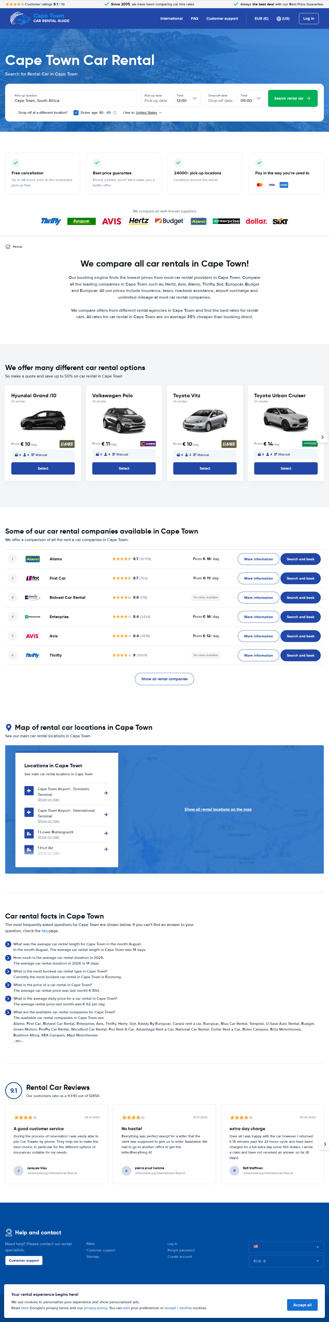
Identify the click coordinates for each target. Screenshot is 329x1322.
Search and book (300, 559)
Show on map (48, 799)
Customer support (222, 18)
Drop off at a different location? (42, 112)
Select (43, 468)
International (171, 18)
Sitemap (92, 1256)
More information (258, 559)
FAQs (90, 1244)
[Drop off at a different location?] (13, 112)
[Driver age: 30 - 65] (76, 112)
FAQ (194, 18)
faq (45, 930)
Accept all (302, 1305)
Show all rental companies (164, 679)
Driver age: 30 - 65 (96, 112)
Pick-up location (26, 95)
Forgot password (181, 1250)
